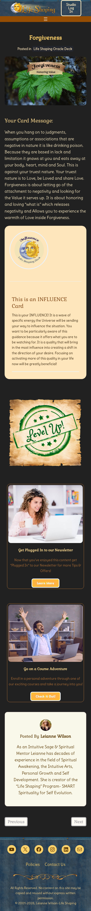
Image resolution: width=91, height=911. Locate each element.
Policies (33, 864)
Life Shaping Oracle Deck (52, 49)
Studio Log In (71, 8)
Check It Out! (46, 696)
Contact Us (55, 864)
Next (78, 821)
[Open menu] (46, 19)
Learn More (45, 583)
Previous (16, 821)
